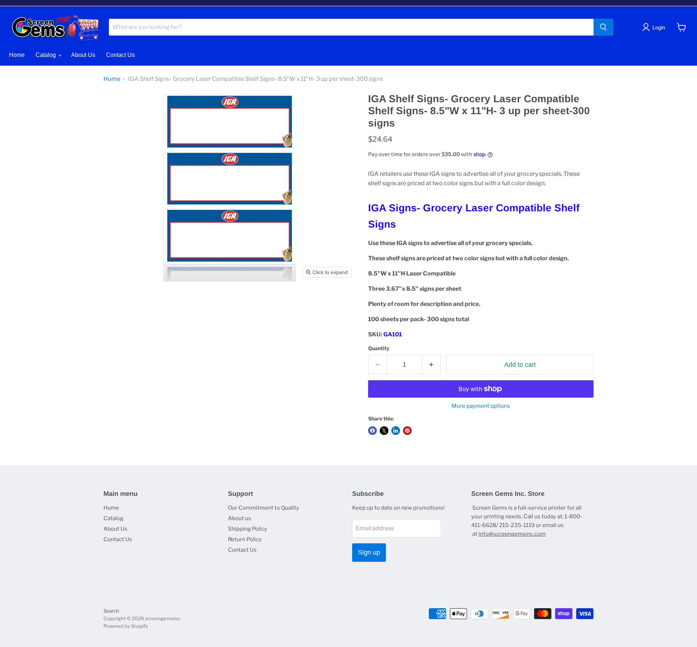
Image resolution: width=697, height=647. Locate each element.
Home (17, 55)
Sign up (369, 552)
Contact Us (120, 55)
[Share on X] (384, 430)
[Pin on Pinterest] (407, 430)
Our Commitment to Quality (263, 508)
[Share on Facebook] (372, 430)
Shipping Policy (247, 529)
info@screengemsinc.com (512, 534)
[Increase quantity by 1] (431, 365)
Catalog (46, 55)
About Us (83, 55)
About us (239, 518)
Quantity (379, 348)
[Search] (603, 27)
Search (111, 611)
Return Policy (245, 539)
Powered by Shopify (125, 626)
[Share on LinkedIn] (395, 430)
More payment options (481, 406)
